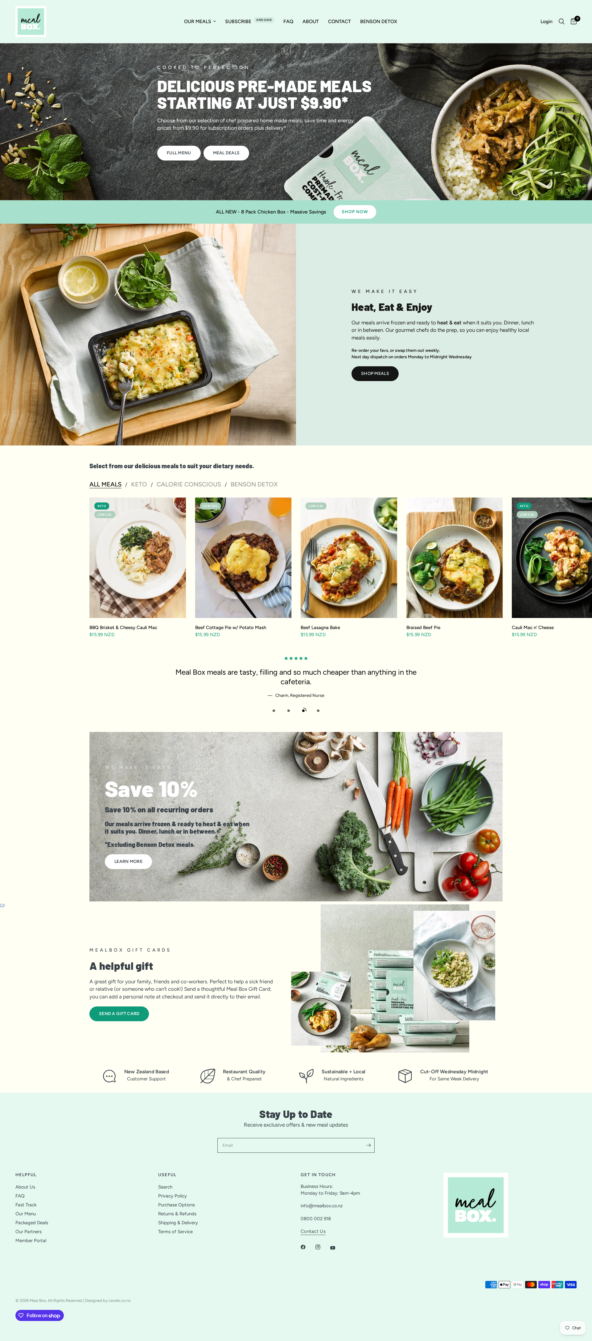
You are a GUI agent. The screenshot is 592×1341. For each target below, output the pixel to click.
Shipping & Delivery (178, 1222)
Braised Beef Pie (423, 627)
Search (165, 1187)
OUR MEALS (197, 21)
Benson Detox (254, 484)
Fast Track (25, 1205)
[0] (572, 21)
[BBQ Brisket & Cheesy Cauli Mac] (137, 558)
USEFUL (167, 1175)
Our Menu (25, 1214)
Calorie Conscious (189, 484)
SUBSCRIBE (238, 21)
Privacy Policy (172, 1196)
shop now (355, 211)
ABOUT (310, 21)
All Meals (105, 484)
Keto (139, 484)
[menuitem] (199, 21)
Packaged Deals (31, 1222)
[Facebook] (307, 1247)
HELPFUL (26, 1175)
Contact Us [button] (313, 1231)
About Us (25, 1187)
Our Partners (28, 1231)
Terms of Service (175, 1231)
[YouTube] (337, 1248)
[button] (179, 153)
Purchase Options (176, 1205)
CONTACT (339, 21)
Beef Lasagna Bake (320, 627)
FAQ (288, 21)
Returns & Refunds (177, 1214)
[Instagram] (322, 1247)
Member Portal (30, 1240)
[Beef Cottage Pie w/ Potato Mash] (243, 558)
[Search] (562, 21)
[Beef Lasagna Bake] (349, 558)
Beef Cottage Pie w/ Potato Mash (230, 627)
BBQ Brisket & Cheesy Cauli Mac (123, 627)
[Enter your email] (368, 1145)
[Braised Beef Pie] (454, 558)
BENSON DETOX (378, 21)
